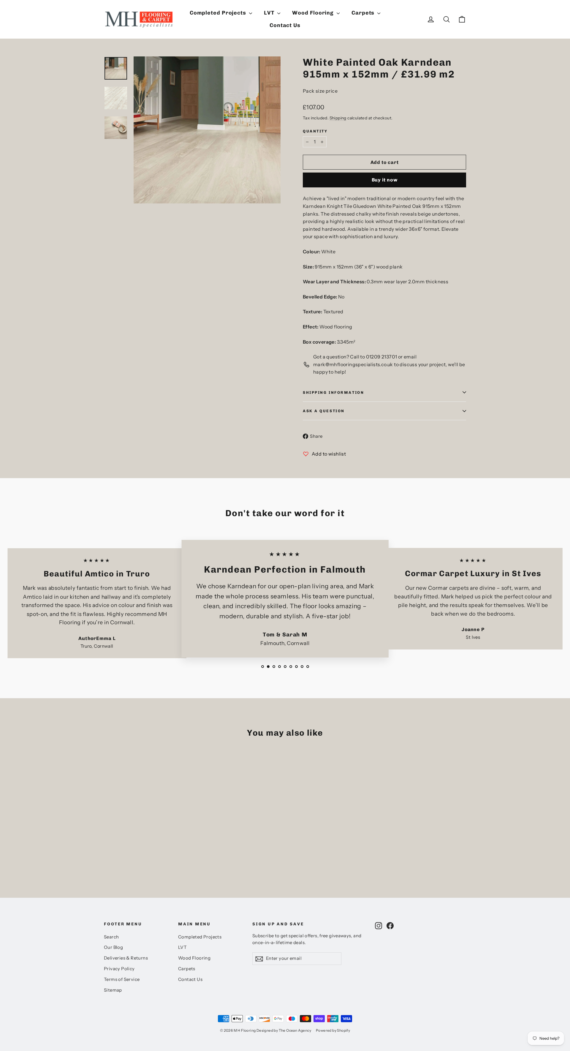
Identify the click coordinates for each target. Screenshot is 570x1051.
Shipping (338, 118)
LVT (270, 13)
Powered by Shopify (333, 1030)
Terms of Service (122, 979)
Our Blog (113, 947)
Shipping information (333, 392)
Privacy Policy (119, 968)
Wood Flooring (313, 13)
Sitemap (113, 990)
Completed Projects (219, 13)
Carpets (364, 13)
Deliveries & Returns (126, 958)
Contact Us (285, 25)
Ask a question (324, 411)
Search (111, 937)
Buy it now (385, 180)
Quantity (315, 131)
